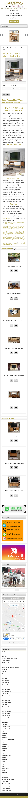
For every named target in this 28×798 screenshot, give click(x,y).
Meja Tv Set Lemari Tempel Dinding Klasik (14, 375)
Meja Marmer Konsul (6, 755)
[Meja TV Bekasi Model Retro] (14, 257)
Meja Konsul (4, 744)
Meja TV (9, 47)
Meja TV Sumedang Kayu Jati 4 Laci (14, 490)
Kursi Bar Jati (5, 673)
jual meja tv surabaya (7, 237)
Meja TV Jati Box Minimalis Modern (12, 55)
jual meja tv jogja (19, 232)
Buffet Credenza (5, 654)
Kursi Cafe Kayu (5, 684)
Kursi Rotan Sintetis (6, 702)
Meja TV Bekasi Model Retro (14, 266)
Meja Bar (4, 731)
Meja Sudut (4, 759)
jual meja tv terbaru (14, 237)
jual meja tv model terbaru (16, 234)
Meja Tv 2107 (21, 237)
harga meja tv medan (10, 226)
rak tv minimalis (9, 244)
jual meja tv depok (9, 231)
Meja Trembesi (5, 764)
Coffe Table (4, 656)
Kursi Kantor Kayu (6, 689)
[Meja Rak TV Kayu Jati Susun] (14, 285)
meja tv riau (15, 242)
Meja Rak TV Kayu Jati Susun (14, 293)
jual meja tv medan (20, 233)
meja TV (14, 180)
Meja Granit (4, 742)
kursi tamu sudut (5, 717)
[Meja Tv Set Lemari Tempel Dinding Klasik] (14, 367)
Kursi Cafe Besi (5, 680)
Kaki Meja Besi (5, 662)
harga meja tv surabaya (16, 227)
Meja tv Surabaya (12, 243)
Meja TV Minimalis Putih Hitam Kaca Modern (14, 320)
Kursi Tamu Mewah (6, 713)
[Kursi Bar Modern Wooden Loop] (14, 36)
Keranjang (13, 21)
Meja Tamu (4, 761)
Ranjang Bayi (5, 777)
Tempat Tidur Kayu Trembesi (8, 786)
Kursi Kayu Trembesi (6, 691)
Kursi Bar (4, 671)
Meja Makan (4, 748)
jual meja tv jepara (12, 232)
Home (4, 47)
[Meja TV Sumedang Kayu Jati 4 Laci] (14, 482)
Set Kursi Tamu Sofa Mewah (8, 779)
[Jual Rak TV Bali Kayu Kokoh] (14, 427)
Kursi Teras (4, 720)
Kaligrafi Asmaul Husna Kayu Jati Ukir (10, 667)
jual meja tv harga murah (18, 231)
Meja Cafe (4, 735)
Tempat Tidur (5, 781)
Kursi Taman (5, 709)
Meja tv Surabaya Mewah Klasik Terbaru (14, 403)
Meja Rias (4, 757)
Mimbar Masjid (5, 768)
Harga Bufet (5, 223)
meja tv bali (5, 238)
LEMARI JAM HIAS (6, 726)
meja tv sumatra (6, 243)
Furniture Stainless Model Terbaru (9, 658)
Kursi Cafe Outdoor (6, 687)
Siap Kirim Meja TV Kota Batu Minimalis (14, 463)
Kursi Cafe (4, 678)
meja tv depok (5, 239)
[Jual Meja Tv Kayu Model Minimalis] (14, 339)
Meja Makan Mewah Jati (7, 753)
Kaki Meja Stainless (6, 665)
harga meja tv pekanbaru (19, 226)
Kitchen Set (4, 669)
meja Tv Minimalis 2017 (16, 240)
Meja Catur (4, 737)
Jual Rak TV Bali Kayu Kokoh (14, 436)
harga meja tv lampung (13, 224)
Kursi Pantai (4, 698)
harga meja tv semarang (7, 227)
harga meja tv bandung (18, 223)
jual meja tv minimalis (7, 234)
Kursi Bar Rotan (5, 676)
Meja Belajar (5, 733)
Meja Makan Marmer (6, 750)
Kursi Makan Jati (5, 695)
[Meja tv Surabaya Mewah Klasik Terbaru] (14, 394)
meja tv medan (8, 240)
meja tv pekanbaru (9, 242)
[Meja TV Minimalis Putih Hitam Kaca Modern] (14, 312)
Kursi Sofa (4, 704)
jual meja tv (18, 228)
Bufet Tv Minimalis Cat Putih (10, 222)
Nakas (3, 770)
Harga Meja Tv (10, 223)
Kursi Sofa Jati (5, 706)
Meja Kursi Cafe (5, 746)
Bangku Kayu (5, 651)
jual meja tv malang (12, 233)
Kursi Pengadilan (6, 700)
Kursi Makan (5, 693)
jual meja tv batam (9, 229)
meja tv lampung (18, 239)
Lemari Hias (4, 724)
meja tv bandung (10, 238)
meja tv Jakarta (11, 239)
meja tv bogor (22, 238)
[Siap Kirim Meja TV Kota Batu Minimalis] (14, 454)
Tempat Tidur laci (6, 788)
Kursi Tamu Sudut (6, 715)
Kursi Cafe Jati (5, 682)
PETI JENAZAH (5, 772)
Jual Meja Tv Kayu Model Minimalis (14, 348)
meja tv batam (16, 238)
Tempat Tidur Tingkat (6, 790)
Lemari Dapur (5, 722)
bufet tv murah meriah (20, 222)
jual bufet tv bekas (11, 228)
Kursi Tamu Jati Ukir (6, 711)
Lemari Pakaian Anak (7, 728)
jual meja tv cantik (17, 229)
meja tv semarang (21, 242)
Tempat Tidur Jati (6, 783)
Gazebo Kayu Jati (6, 660)
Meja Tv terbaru (19, 243)
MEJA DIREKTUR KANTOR (8, 739)
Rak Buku (4, 775)
